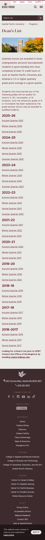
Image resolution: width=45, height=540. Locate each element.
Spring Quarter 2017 (12, 345)
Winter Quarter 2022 (12, 230)
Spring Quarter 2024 (12, 181)
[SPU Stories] (21, 408)
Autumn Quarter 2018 (12, 290)
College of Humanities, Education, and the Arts (22, 465)
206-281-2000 (23, 385)
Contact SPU (22, 519)
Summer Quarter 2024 (13, 186)
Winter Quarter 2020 (12, 274)
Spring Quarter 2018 (12, 323)
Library (22, 421)
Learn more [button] (9, 535)
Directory (22, 429)
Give (30, 2)
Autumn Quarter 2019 (12, 268)
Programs (33, 24)
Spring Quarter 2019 (12, 301)
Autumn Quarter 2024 (12, 142)
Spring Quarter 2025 (12, 153)
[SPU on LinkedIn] (28, 396)
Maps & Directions (22, 441)
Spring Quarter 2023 (12, 208)
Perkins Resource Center (22, 496)
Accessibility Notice (22, 511)
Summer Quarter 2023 (13, 214)
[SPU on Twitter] (13, 396)
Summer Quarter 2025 (13, 159)
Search (35, 5)
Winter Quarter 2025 (12, 148)
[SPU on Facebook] (9, 396)
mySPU (38, 2)
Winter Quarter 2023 (12, 203)
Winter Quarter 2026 (12, 126)
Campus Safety (22, 433)
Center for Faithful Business (22, 488)
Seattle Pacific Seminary (22, 469)
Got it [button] (36, 532)
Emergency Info (22, 445)
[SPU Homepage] (22, 377)
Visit (14, 2)
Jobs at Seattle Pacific (22, 523)
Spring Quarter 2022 (12, 236)
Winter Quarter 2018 (12, 318)
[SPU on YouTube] (23, 397)
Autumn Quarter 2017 (12, 312)
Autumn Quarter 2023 (12, 170)
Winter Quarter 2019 (12, 296)
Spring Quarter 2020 (12, 280)
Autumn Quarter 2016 (12, 334)
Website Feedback (22, 515)
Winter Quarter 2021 (12, 252)
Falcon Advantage (22, 437)
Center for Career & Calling (22, 480)
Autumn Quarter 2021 (12, 225)
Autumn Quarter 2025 (12, 120)
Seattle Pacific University (13, 24)
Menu (40, 5)
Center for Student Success (22, 492)
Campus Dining (22, 425)
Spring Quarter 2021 (11, 258)
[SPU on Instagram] (18, 396)
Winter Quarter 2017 (12, 340)
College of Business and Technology (22, 461)
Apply (22, 2)
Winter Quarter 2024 (12, 175)
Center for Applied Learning (22, 484)
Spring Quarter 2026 (12, 131)
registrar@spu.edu (20, 357)
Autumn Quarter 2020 (12, 247)
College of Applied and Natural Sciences (22, 457)
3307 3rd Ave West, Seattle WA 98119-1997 (23, 381)
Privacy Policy (22, 507)
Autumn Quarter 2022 (12, 197)
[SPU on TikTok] (33, 396)
